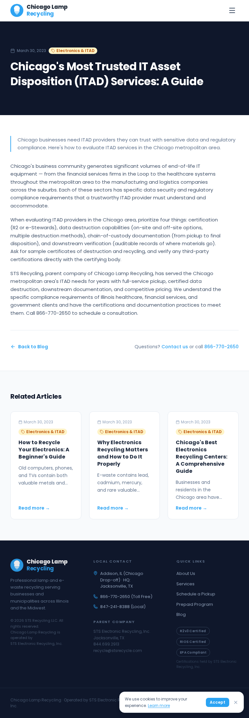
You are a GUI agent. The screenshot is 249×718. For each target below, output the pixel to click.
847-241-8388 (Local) (123, 607)
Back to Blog (33, 346)
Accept (217, 702)
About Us (185, 573)
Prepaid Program (194, 604)
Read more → (34, 508)
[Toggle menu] (232, 10)
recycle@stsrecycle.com (117, 650)
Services (185, 584)
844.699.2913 (106, 644)
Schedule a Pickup (195, 594)
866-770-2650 (221, 346)
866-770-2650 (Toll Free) (126, 596)
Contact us (174, 346)
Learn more (159, 705)
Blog (181, 614)
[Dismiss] (235, 702)
